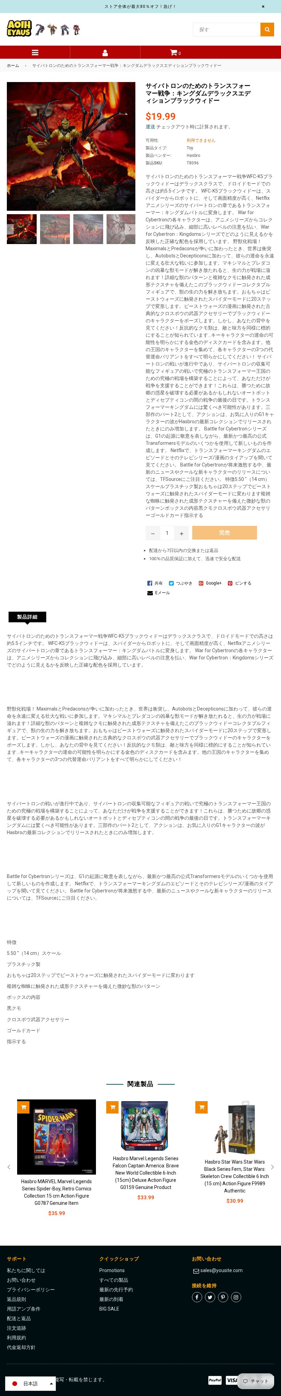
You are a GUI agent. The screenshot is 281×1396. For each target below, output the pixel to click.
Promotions (112, 1270)
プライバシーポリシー (31, 1289)
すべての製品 (113, 1280)
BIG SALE (109, 1309)
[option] (20, 229)
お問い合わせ (21, 1280)
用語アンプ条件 (23, 1309)
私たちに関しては (26, 1270)
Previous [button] (8, 229)
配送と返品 (19, 1318)
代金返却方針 (21, 1347)
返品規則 (16, 1299)
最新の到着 (111, 1299)
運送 (150, 126)
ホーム (13, 65)
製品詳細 (27, 617)
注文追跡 (16, 1328)
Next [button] (130, 229)
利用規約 (16, 1337)
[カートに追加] (23, 1107)
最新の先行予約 (116, 1289)
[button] (30, 1383)
